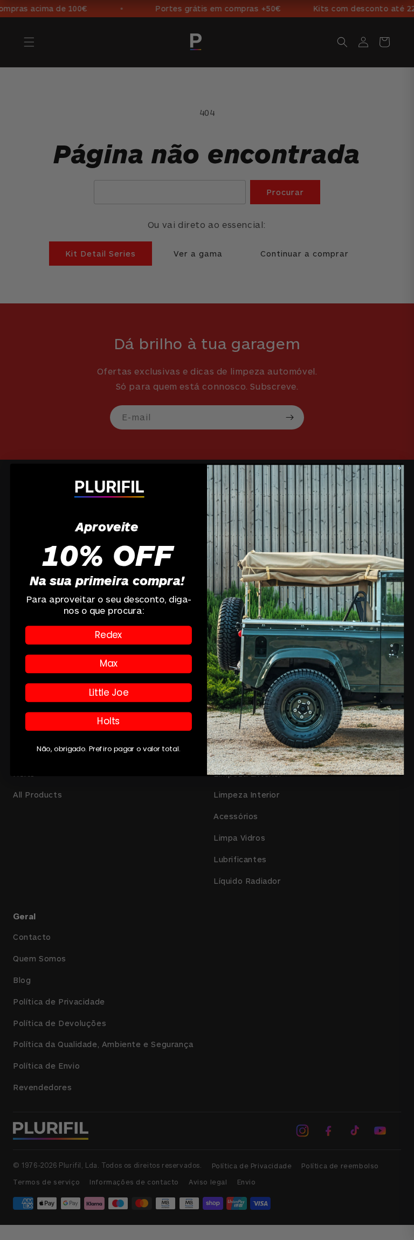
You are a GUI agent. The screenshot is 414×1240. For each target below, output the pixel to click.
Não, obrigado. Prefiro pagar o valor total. (108, 748)
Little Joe (108, 692)
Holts (108, 721)
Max (109, 663)
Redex (108, 634)
